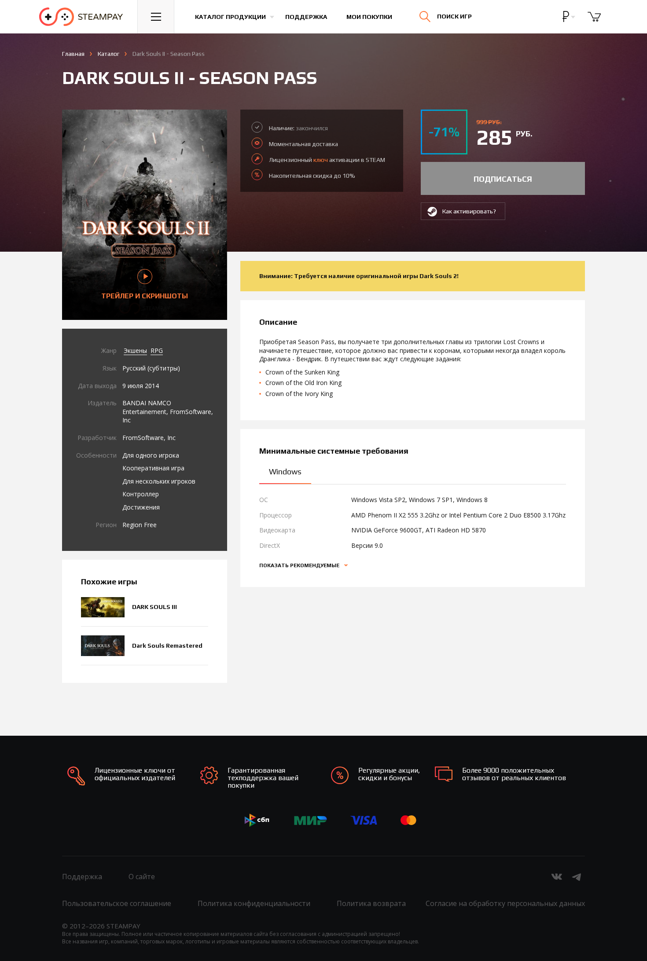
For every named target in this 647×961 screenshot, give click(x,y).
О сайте (142, 876)
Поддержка (306, 16)
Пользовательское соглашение (116, 903)
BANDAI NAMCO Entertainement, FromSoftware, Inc (167, 411)
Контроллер (140, 494)
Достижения (141, 507)
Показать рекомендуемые (300, 565)
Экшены (135, 350)
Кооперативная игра (153, 468)
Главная (73, 53)
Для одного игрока (150, 455)
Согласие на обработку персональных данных (505, 903)
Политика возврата (371, 903)
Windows (285, 471)
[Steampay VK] (557, 876)
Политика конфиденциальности (254, 903)
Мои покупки (369, 16)
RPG (157, 350)
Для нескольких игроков (158, 481)
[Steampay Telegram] (577, 876)
